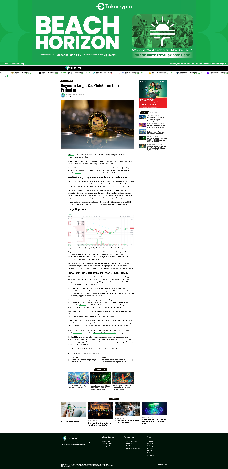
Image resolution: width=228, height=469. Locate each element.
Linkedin (151, 453)
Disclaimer (225, 76)
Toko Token (128, 446)
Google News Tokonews (119, 330)
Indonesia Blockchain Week (132, 448)
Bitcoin (78, 173)
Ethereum (82, 305)
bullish (114, 204)
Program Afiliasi (107, 443)
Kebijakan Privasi (129, 443)
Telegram (152, 455)
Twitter (151, 443)
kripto (99, 353)
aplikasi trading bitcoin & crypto (104, 333)
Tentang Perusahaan (131, 441)
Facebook (152, 441)
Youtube (151, 450)
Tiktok (151, 448)
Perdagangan (106, 441)
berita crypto (77, 333)
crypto (81, 353)
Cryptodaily (79, 161)
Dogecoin (71, 155)
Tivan (69, 96)
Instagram (152, 446)
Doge (86, 353)
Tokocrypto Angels (108, 446)
